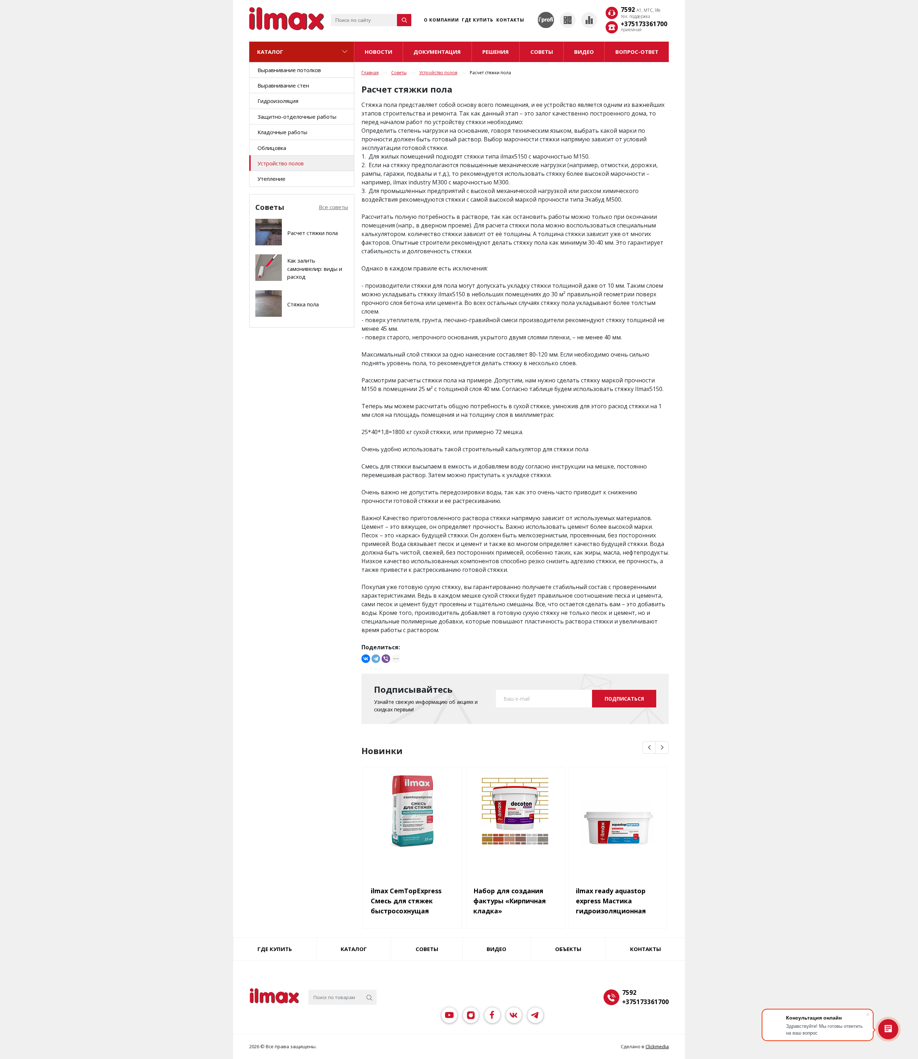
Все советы (333, 207)
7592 (641, 10)
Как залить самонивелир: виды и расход (314, 268)
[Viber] (386, 658)
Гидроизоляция (277, 100)
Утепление (271, 178)
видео (584, 51)
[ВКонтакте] (365, 658)
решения (495, 51)
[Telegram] (376, 658)
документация (437, 51)
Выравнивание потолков (289, 70)
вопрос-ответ (636, 51)
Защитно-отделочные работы (296, 116)
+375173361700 (644, 24)
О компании (441, 20)
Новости (378, 51)
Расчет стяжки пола (312, 232)
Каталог (270, 51)
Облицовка (271, 147)
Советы (399, 73)
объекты (568, 948)
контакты (645, 948)
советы (541, 51)
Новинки (382, 750)
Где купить (477, 20)
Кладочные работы (282, 132)
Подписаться (624, 698)
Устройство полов (280, 163)
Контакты (510, 20)
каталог (354, 948)
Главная (370, 73)
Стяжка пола (303, 304)
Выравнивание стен (283, 85)
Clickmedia (657, 1046)
